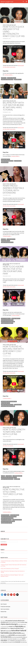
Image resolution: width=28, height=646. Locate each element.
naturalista (6, 635)
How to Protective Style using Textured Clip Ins (14, 491)
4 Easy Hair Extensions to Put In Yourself (10, 568)
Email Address (3, 541)
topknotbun (4, 642)
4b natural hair (5, 162)
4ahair (4, 620)
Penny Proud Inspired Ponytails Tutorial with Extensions (13, 189)
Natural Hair (13, 100)
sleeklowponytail (20, 640)
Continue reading (8, 74)
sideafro (8, 640)
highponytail (13, 628)
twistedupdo (10, 642)
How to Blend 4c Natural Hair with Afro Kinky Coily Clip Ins (13, 350)
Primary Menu (26, 1)
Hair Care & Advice (5, 609)
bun (26, 622)
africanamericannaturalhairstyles (9, 401)
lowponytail (8, 630)
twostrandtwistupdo (23, 642)
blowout (19, 622)
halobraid (8, 628)
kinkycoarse (20, 628)
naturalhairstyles (11, 239)
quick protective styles (7, 522)
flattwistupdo (6, 626)
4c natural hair (18, 160)
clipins (3, 475)
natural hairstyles (12, 77)
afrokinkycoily (18, 79)
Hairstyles (4, 77)
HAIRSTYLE (12, 626)
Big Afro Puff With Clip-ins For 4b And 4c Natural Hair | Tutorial (13, 106)
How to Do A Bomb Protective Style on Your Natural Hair (13, 270)
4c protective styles (17, 519)
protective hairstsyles (6, 519)
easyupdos (2, 626)
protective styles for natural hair (9, 516)
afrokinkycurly (4, 622)
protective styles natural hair (8, 321)
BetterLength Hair (7, 2)
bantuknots (10, 622)
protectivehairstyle (6, 318)
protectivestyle (15, 637)
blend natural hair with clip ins (8, 406)
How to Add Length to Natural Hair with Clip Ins (14, 431)
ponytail (3, 239)
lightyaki (3, 630)
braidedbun (22, 622)
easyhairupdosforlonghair (22, 624)
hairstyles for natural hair (7, 79)
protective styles (21, 637)
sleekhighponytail (13, 640)
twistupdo (13, 642)
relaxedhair (14, 638)
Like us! (3, 531)
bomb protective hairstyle (7, 323)
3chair (2, 620)
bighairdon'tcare (15, 622)
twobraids (17, 642)
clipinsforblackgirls (17, 475)
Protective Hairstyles (15, 263)
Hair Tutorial (6, 100)
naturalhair (8, 475)
